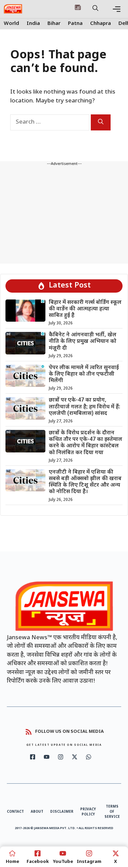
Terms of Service (112, 812)
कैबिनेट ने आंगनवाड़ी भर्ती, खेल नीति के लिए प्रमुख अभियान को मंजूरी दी (82, 342)
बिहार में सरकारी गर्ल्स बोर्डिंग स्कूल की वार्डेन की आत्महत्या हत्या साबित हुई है (85, 309)
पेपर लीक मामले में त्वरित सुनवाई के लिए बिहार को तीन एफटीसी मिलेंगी (84, 374)
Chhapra (100, 23)
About (37, 812)
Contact (15, 812)
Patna (75, 23)
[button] (95, 8)
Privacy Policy (88, 812)
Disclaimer (61, 812)
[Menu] (116, 9)
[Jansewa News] (13, 8)
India (33, 23)
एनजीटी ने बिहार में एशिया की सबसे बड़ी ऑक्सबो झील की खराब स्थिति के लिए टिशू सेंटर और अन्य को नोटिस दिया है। (85, 482)
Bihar (53, 23)
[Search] (101, 122)
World (11, 23)
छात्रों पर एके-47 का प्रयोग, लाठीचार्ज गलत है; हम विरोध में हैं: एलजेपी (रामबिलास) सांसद (84, 407)
